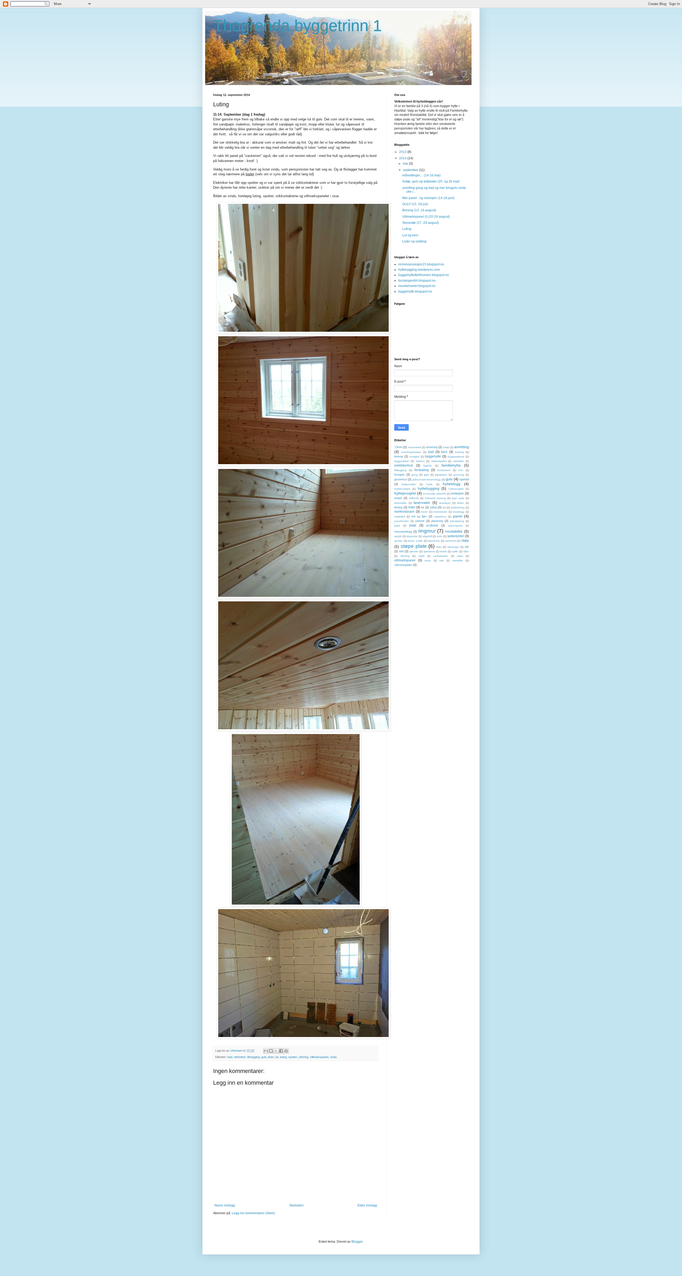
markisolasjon (404, 511)
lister (271, 1057)
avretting (461, 447)
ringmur (427, 531)
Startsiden (296, 1205)
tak (467, 546)
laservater (421, 502)
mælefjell (399, 516)
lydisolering (458, 507)
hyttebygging (428, 488)
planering (437, 520)
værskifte (457, 560)
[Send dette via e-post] (266, 1051)
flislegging (253, 1057)
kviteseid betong (435, 498)
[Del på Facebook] (281, 1051)
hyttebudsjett (402, 488)
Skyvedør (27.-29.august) (420, 223)
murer (424, 511)
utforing (303, 1057)
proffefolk (432, 525)
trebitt (443, 551)
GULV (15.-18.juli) (415, 204)
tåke (466, 551)
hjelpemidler (408, 484)
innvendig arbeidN (434, 493)
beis (444, 452)
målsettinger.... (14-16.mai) (421, 175)
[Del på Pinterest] (286, 1051)
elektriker (240, 1057)
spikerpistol (455, 536)
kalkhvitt (414, 498)
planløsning (457, 521)
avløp (446, 447)
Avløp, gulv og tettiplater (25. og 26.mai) (431, 181)
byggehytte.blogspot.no (415, 291)
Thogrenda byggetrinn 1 (297, 26)
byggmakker (401, 461)
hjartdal (464, 479)
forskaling (422, 470)
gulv (263, 1057)
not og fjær (419, 516)
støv (438, 546)
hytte (430, 484)
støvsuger (453, 546)
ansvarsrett (414, 447)
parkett (419, 520)
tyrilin (455, 551)
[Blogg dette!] (271, 1051)
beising (459, 452)
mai (406, 163)
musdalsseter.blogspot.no (416, 286)
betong (398, 456)
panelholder (401, 521)
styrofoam (434, 540)
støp (465, 540)
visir (441, 560)
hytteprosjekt (405, 493)
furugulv (399, 474)
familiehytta (451, 465)
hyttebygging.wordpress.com (419, 270)
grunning (458, 474)
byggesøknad (456, 456)
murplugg (458, 511)
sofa (439, 536)
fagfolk (427, 465)
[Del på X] (276, 1051)
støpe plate (414, 546)
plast (397, 525)
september (411, 170)
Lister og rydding (414, 241)
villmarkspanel (319, 1057)
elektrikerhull (403, 465)
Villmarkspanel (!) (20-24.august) (426, 216)
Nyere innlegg (224, 1205)
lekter (460, 502)
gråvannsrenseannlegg (426, 479)
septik (397, 536)
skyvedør (412, 536)
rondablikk (453, 531)
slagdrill (427, 536)
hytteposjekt (456, 488)
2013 (403, 152)
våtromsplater (403, 564)
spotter (292, 1057)
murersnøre (440, 511)
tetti (401, 551)
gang (414, 474)
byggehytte (433, 456)
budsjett (414, 456)
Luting (406, 229)
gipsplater (441, 474)
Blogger (357, 1241)
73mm (398, 447)
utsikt (421, 555)
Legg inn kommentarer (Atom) (253, 1213)
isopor (398, 498)
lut (276, 1057)
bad (230, 1057)
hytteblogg (451, 484)
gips (426, 474)
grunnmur (400, 479)
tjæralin (413, 551)
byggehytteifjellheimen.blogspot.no (423, 275)
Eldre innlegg (367, 1205)
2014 (403, 158)
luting (283, 1057)
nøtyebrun (440, 516)
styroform (450, 540)
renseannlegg (403, 531)
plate (412, 525)
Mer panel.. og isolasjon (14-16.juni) (428, 198)
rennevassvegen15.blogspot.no (421, 264)
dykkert (420, 461)
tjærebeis (429, 551)
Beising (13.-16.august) (419, 210)
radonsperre (455, 525)
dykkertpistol (438, 461)
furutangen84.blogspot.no (417, 280)
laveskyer (444, 502)
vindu (333, 1057)
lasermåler (400, 502)
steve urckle (415, 540)
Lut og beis (410, 235)
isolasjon (457, 493)
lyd (444, 507)
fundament (443, 470)
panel (457, 516)
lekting (398, 507)
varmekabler (440, 555)
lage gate (458, 498)
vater (460, 555)
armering (431, 447)
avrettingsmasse (411, 452)
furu (460, 470)
